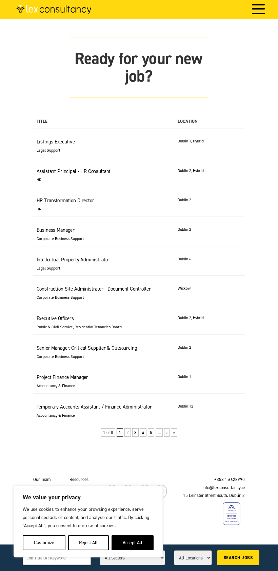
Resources (79, 479)
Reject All (88, 542)
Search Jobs (238, 557)
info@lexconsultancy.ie (223, 487)
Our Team (42, 479)
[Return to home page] (54, 9)
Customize (44, 542)
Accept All (132, 542)
